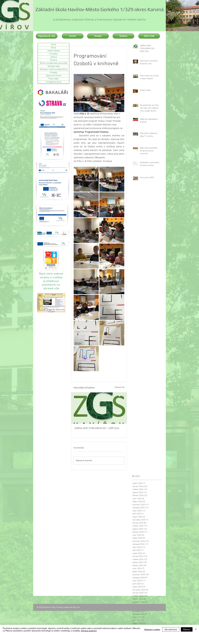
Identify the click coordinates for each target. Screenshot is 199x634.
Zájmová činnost (53, 75)
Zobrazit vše (119, 387)
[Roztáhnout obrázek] (86, 179)
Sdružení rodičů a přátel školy (53, 69)
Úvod (53, 44)
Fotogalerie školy (53, 82)
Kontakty (53, 54)
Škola (53, 47)
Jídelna (53, 57)
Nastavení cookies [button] (152, 629)
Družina (53, 60)
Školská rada (54, 66)
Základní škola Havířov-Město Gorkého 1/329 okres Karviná (99, 9)
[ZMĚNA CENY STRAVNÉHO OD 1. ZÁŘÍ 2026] (99, 408)
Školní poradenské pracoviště (53, 63)
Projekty (53, 72)
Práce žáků (53, 78)
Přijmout (186, 629)
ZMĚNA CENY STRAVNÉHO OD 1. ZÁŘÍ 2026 (96, 428)
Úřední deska (53, 50)
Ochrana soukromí (89, 630)
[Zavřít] (195, 629)
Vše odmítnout (170, 629)
